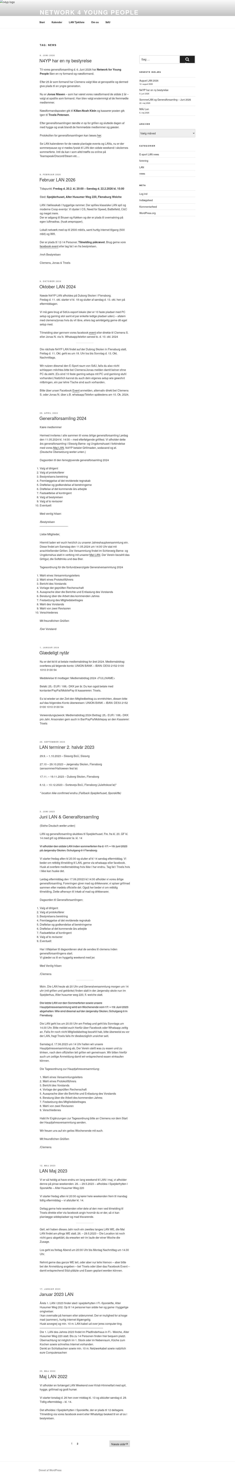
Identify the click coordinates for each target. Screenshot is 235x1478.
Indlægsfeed (146, 200)
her (99, 135)
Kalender (57, 22)
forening (143, 160)
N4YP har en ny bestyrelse (65, 60)
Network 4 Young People (89, 12)
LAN (141, 167)
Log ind (143, 193)
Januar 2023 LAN (56, 1294)
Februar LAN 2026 (57, 179)
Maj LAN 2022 (53, 1376)
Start (42, 22)
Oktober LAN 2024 (57, 286)
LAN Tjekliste (76, 22)
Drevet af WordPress (50, 1470)
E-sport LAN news (149, 154)
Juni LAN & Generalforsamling (69, 816)
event (92, 332)
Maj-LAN (58, 448)
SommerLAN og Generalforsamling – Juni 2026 (165, 99)
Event (75, 390)
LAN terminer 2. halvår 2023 (66, 747)
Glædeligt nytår (54, 652)
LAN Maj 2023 (53, 1170)
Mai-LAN (94, 555)
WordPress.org (147, 213)
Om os (95, 22)
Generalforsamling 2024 (62, 418)
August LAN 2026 (148, 80)
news (142, 173)
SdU (107, 22)
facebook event (49, 246)
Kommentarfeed (148, 206)
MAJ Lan (144, 109)
